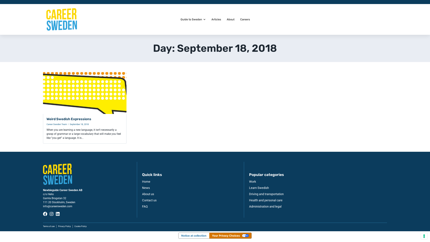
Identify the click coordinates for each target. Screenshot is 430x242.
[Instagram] (51, 214)
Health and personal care (266, 200)
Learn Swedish (259, 188)
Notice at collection (193, 235)
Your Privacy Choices (226, 235)
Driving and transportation (266, 194)
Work (252, 181)
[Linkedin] (58, 214)
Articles (216, 19)
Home (146, 181)
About (230, 19)
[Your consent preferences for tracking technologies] (424, 236)
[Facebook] (45, 214)
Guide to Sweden (191, 19)
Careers (245, 19)
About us (148, 194)
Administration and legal (265, 206)
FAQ (145, 206)
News (146, 188)
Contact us (149, 200)
